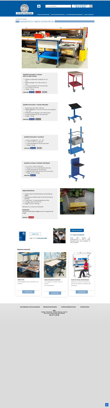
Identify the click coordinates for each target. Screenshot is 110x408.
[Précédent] (24, 48)
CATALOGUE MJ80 (42, 238)
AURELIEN (45, 321)
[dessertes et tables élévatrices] (52, 65)
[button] (43, 14)
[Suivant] (85, 48)
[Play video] (77, 201)
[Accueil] (38, 6)
